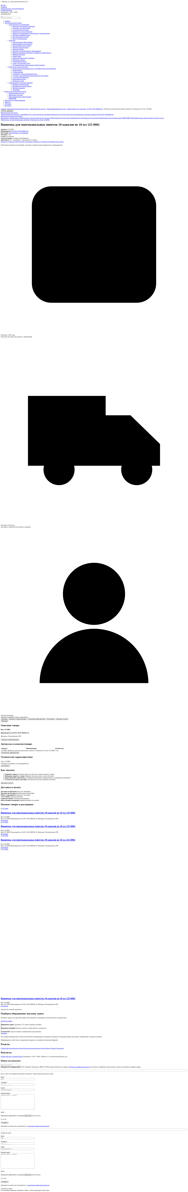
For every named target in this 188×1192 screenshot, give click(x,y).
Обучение (8, 104)
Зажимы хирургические (20, 47)
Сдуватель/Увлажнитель (21, 77)
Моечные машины (19, 88)
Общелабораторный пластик (56, 109)
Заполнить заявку (7, 1021)
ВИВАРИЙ (12, 98)
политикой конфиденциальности (38, 1126)
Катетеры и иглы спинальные (22, 31)
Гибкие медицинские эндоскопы (23, 58)
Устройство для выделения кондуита (25, 74)
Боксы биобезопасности (74, 118)
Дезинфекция (108, 114)
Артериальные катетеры (21, 30)
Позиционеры (17, 70)
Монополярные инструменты (22, 44)
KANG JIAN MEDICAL (95, 109)
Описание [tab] (4, 719)
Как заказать (5, 766)
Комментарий (5, 1093)
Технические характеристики (10, 753)
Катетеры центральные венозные (24, 26)
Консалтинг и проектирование (15, 100)
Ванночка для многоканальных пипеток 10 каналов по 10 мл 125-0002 (38, 812)
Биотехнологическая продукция (15, 91)
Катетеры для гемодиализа (21, 28)
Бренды (48, 1048)
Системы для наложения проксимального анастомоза (30, 75)
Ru (2, 5)
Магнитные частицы (16, 95)
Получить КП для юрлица (24, 142)
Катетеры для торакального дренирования (27, 51)
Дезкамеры (16, 90)
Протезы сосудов (18, 81)
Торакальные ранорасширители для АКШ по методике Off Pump (34, 68)
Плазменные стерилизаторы (22, 86)
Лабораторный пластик (16, 93)
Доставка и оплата (7, 783)
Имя (2, 1077)
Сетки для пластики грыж (21, 63)
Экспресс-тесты (158, 118)
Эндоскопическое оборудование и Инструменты (29, 65)
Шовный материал (19, 54)
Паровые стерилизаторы (21, 84)
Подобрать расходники (56, 142)
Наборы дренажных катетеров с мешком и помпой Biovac (32, 53)
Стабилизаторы (18, 72)
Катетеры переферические (21, 35)
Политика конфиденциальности (79, 1067)
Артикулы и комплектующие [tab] (17, 719)
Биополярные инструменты (22, 46)
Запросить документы (40, 142)
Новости (7, 102)
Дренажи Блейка (18, 49)
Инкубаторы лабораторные (10, 118)
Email (2, 1088)
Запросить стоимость (8, 142)
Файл (2, 1112)
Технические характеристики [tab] (36, 719)
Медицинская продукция (13, 23)
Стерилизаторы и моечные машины (21, 83)
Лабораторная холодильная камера (110, 118)
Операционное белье (20, 61)
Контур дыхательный (20, 39)
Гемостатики (17, 56)
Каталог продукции (7, 111)
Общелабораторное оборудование (20, 97)
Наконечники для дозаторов (76, 109)
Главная (7, 21)
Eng (4, 5)
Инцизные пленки (19, 60)
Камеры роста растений (91, 118)
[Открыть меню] (1, 16)
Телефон (4, 1082)
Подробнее (4, 820)
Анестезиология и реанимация (19, 24)
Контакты (8, 105)
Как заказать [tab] (51, 719)
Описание (4, 721)
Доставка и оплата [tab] (62, 719)
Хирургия (12, 40)
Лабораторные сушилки (27, 118)
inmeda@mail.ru (18, 1056)
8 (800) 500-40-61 (6, 10)
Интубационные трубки (21, 37)
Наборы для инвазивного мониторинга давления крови (31, 33)
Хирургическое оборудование (23, 42)
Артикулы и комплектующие (10, 739)
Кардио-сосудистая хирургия (18, 67)
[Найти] (20, 1065)
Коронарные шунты (19, 79)
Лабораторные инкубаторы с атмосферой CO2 (16, 114)
